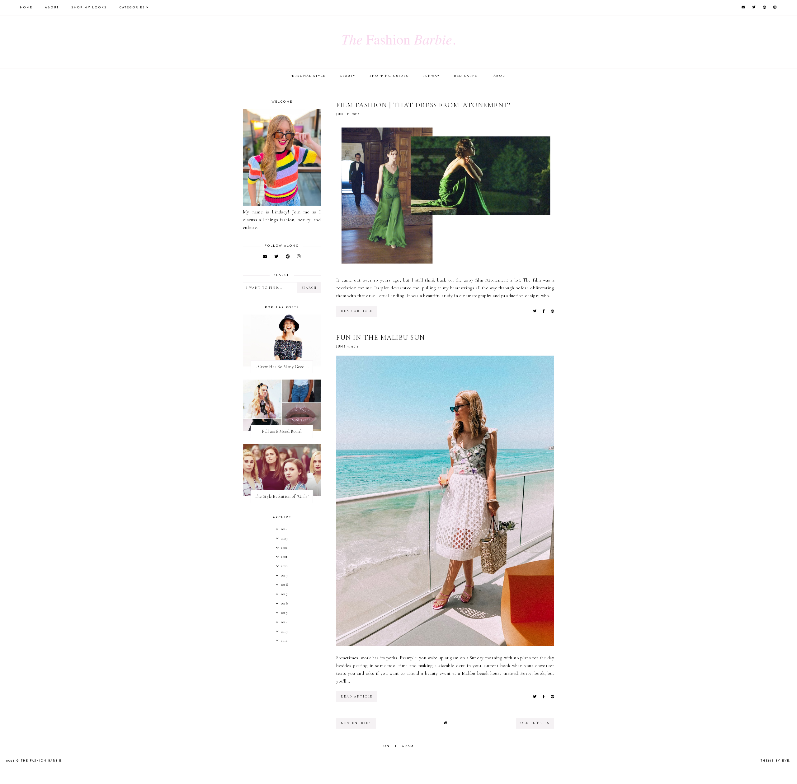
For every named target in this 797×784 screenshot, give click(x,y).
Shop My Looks (89, 7)
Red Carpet (466, 76)
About (52, 7)
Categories (132, 7)
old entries (535, 723)
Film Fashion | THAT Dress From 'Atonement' (423, 105)
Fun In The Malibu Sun (380, 338)
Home (26, 7)
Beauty (348, 76)
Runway (431, 76)
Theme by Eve (775, 760)
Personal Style (308, 76)
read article (357, 311)
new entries (356, 723)
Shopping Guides (389, 76)
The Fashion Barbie (41, 760)
